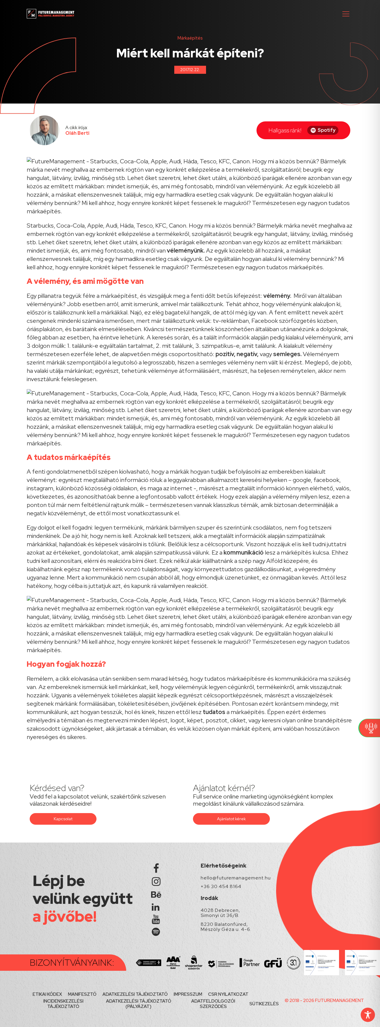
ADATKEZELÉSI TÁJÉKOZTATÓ (135, 994)
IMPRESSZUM (188, 994)
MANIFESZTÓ (82, 994)
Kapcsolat (63, 818)
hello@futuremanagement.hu (236, 878)
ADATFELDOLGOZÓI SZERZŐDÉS (213, 1003)
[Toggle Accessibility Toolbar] (368, 1015)
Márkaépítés (190, 38)
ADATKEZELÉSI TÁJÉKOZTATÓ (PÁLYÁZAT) (138, 1003)
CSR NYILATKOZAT (228, 994)
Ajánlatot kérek (231, 818)
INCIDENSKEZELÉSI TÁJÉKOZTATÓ (63, 1003)
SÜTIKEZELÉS (264, 1003)
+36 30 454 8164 (221, 886)
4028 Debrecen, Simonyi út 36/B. (220, 913)
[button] (345, 13)
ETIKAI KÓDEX (47, 994)
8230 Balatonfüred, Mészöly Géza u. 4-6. (226, 927)
